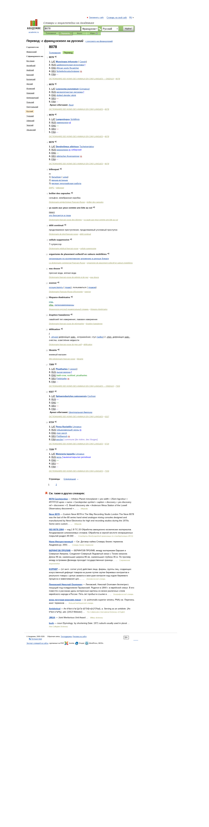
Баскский (30, 75)
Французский (31, 52)
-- (62, 359)
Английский (30, 65)
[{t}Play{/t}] (55, 57)
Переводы (65, 33)
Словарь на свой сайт (117, 18)
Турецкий (30, 116)
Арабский (30, 70)
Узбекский (30, 121)
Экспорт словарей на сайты (37, 643)
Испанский (30, 88)
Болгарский (30, 79)
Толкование (55, 52)
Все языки (30, 61)
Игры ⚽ (94, 33)
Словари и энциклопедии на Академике (68, 22)
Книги (79, 33)
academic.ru (34, 32)
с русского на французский (99, 41)
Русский (29, 111)
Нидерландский (32, 98)
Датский (29, 84)
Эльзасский (31, 130)
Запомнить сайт (96, 18)
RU (130, 18)
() (84, 89)
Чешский (29, 125)
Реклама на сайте (80, 636)
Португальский (32, 107)
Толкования (51, 33)
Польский (30, 102)
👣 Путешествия (35, 639)
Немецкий (30, 93)
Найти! (128, 28)
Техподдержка (66, 636)
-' (66, 292)
